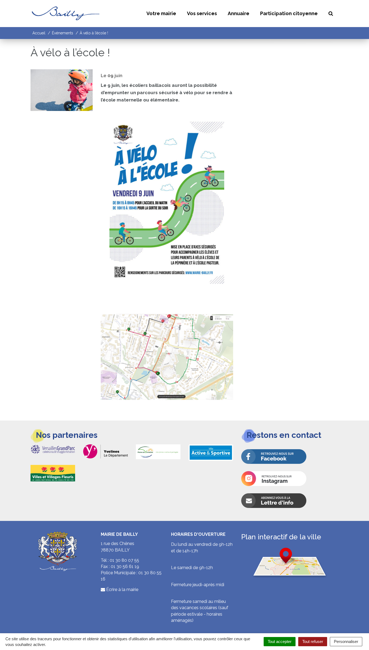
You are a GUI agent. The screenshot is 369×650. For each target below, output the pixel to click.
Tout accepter (279, 641)
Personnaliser (346, 641)
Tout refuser (312, 641)
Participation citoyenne (289, 13)
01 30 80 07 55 (124, 560)
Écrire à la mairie (121, 589)
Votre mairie (161, 13)
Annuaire (238, 13)
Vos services (202, 13)
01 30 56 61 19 (125, 566)
